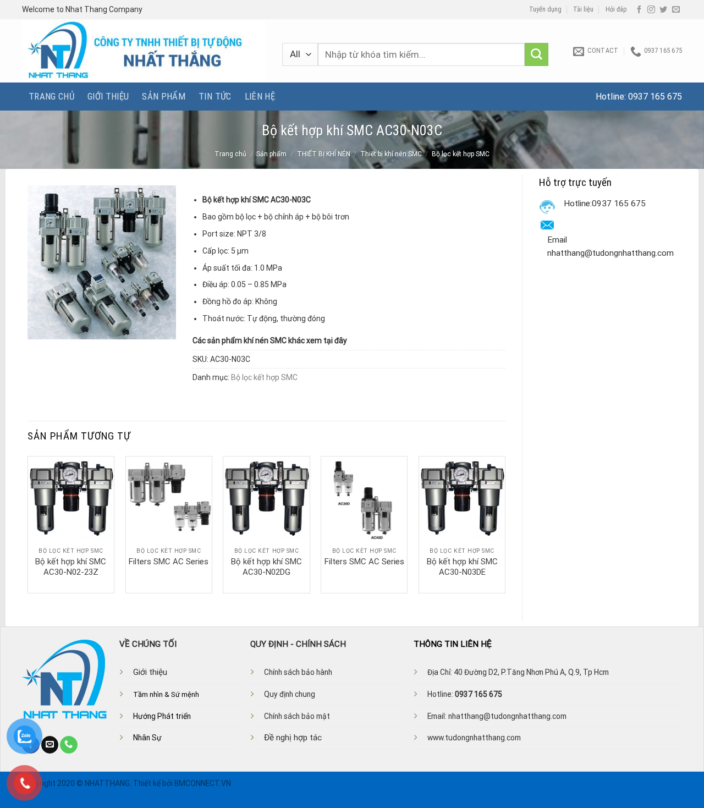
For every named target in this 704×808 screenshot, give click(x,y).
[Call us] (69, 745)
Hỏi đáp (616, 9)
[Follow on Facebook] (639, 10)
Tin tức (215, 96)
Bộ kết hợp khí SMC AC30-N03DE (462, 567)
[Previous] (28, 523)
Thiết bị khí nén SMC (391, 154)
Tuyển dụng (545, 9)
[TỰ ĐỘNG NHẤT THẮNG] (144, 51)
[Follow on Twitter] (663, 10)
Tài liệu (583, 9)
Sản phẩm (163, 96)
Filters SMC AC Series (168, 562)
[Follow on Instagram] (651, 10)
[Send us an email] (676, 10)
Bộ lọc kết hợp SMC (461, 154)
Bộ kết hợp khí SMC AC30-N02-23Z (70, 567)
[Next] (505, 523)
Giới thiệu (108, 96)
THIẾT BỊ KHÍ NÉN (323, 154)
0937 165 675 (655, 96)
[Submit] (536, 55)
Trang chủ (51, 96)
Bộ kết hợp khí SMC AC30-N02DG (266, 567)
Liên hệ (260, 96)
